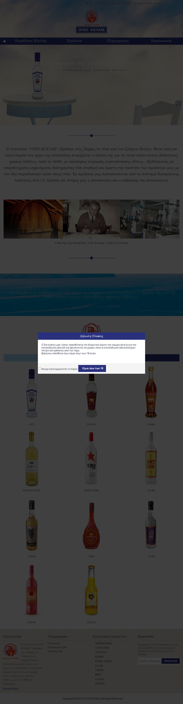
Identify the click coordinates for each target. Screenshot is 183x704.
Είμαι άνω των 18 (92, 368)
